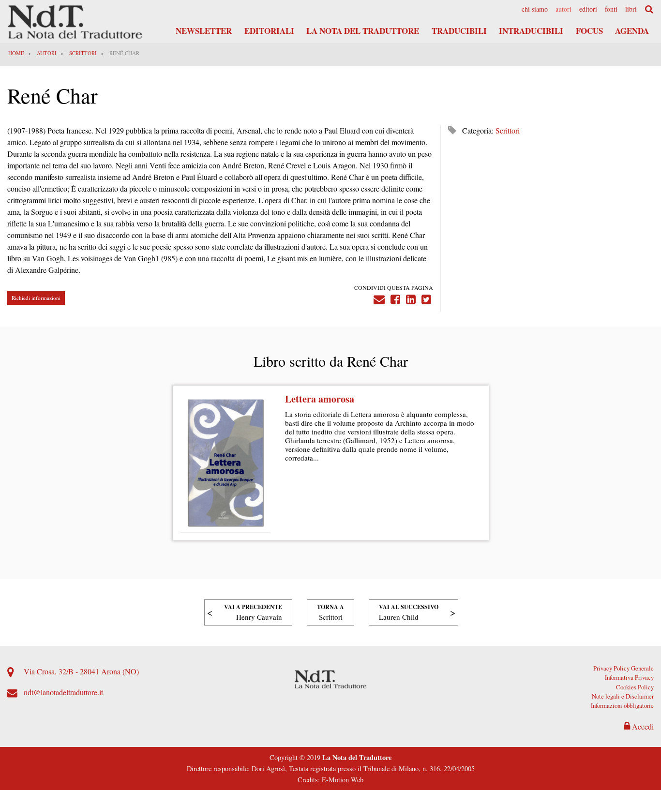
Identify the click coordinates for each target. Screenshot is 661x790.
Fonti (611, 9)
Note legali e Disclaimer (623, 696)
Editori (588, 9)
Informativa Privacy (629, 677)
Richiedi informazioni (36, 297)
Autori (563, 9)
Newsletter (204, 31)
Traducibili (459, 31)
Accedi (642, 726)
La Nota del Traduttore (362, 31)
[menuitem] (535, 9)
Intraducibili (531, 31)
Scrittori (83, 53)
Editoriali (269, 31)
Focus (589, 31)
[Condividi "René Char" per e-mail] (379, 298)
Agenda (632, 31)
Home (16, 53)
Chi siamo (535, 9)
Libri (631, 9)
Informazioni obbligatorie (622, 705)
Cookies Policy (635, 687)
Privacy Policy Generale (623, 668)
